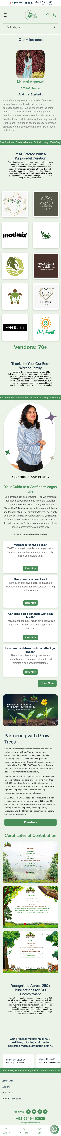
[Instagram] (39, 1111)
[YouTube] (45, 1111)
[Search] (54, 27)
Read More (30, 568)
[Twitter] (34, 1111)
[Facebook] (28, 1111)
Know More (47, 683)
